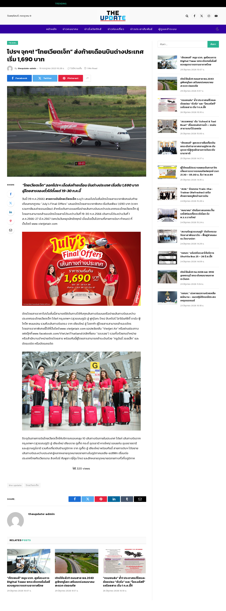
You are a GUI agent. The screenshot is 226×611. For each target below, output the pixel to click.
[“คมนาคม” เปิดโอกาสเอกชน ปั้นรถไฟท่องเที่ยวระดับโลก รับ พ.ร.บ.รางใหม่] (167, 215)
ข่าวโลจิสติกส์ (93, 29)
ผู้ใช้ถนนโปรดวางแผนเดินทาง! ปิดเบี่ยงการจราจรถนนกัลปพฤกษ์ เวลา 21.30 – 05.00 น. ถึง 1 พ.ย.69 (199, 171)
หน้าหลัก (51, 29)
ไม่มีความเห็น (76, 68)
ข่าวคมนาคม (70, 29)
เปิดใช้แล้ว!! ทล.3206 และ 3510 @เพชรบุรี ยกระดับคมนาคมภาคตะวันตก (197, 275)
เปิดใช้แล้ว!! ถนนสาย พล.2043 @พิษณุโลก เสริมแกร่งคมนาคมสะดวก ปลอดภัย (121, 3)
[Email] (10, 230)
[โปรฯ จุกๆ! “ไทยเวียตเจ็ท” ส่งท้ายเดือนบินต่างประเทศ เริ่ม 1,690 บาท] (76, 131)
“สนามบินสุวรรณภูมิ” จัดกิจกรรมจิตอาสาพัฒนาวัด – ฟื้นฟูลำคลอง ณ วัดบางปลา (198, 235)
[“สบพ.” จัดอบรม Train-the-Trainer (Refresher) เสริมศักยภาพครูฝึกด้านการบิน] (167, 193)
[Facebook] (10, 194)
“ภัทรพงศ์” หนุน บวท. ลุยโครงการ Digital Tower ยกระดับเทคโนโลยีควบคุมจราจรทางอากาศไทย (28, 582)
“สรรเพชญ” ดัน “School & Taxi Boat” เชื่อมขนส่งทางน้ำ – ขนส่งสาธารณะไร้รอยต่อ (198, 125)
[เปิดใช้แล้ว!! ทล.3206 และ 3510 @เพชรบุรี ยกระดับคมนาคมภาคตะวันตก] (167, 276)
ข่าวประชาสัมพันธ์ (141, 29)
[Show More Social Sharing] (87, 78)
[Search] (187, 16)
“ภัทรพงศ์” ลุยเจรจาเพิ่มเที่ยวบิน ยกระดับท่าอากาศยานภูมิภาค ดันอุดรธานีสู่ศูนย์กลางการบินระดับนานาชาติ (198, 148)
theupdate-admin (27, 68)
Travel (12, 42)
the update (15, 485)
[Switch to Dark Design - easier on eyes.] (217, 29)
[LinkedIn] (10, 212)
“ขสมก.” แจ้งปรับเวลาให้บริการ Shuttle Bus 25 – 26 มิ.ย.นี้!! (197, 254)
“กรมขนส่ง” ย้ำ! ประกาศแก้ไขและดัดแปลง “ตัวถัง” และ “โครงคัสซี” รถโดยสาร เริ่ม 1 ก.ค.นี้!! (124, 582)
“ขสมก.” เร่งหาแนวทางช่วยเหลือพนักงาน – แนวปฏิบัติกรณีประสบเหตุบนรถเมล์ (198, 297)
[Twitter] (10, 203)
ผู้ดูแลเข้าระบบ (167, 29)
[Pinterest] (10, 221)
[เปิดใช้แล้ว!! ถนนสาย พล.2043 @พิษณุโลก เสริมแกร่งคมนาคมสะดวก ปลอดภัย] (76, 561)
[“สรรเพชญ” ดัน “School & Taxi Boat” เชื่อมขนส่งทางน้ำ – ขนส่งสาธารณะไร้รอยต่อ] (167, 126)
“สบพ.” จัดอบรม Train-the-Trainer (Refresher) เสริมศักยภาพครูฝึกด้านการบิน (196, 192)
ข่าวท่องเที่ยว (116, 29)
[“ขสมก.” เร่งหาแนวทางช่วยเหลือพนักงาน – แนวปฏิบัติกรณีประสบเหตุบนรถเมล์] (167, 298)
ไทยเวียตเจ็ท (32, 485)
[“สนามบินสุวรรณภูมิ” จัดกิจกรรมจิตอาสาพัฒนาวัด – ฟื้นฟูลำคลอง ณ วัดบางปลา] (167, 236)
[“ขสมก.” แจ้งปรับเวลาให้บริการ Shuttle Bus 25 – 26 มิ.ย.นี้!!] (167, 257)
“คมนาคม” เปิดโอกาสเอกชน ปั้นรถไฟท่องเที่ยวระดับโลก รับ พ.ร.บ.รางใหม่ (197, 214)
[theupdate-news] (113, 16)
